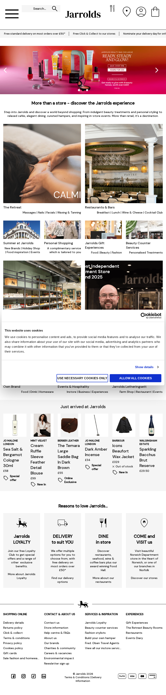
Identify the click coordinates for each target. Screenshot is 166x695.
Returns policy (12, 628)
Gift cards (10, 653)
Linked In (44, 676)
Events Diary (134, 638)
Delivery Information (88, 679)
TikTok (34, 676)
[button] (157, 70)
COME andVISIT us (144, 539)
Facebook (13, 676)
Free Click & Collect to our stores (94, 33)
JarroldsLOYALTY (21, 539)
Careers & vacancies (58, 653)
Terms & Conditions (76, 677)
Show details (144, 367)
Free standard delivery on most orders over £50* (34, 33)
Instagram (23, 676)
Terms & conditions (16, 638)
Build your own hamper (100, 638)
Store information (56, 628)
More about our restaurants (103, 580)
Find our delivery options (63, 580)
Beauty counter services (101, 628)
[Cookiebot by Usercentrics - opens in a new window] (143, 316)
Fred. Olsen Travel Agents (102, 643)
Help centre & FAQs (57, 633)
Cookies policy (13, 648)
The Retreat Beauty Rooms (144, 628)
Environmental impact (59, 658)
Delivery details (13, 622)
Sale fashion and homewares (21, 658)
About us (50, 638)
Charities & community (60, 648)
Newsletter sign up (56, 663)
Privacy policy (12, 643)
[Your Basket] (155, 14)
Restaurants (134, 633)
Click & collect (13, 633)
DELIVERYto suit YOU (62, 539)
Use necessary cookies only (82, 378)
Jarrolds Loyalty (95, 622)
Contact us (52, 622)
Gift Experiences (137, 622)
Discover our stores (144, 578)
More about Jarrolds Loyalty (21, 576)
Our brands (51, 643)
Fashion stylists (95, 633)
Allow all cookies (135, 378)
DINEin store (103, 539)
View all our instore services (103, 648)
